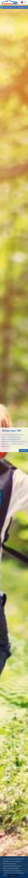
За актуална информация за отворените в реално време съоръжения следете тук (11, 447)
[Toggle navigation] (25, 2)
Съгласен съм (13, 875)
